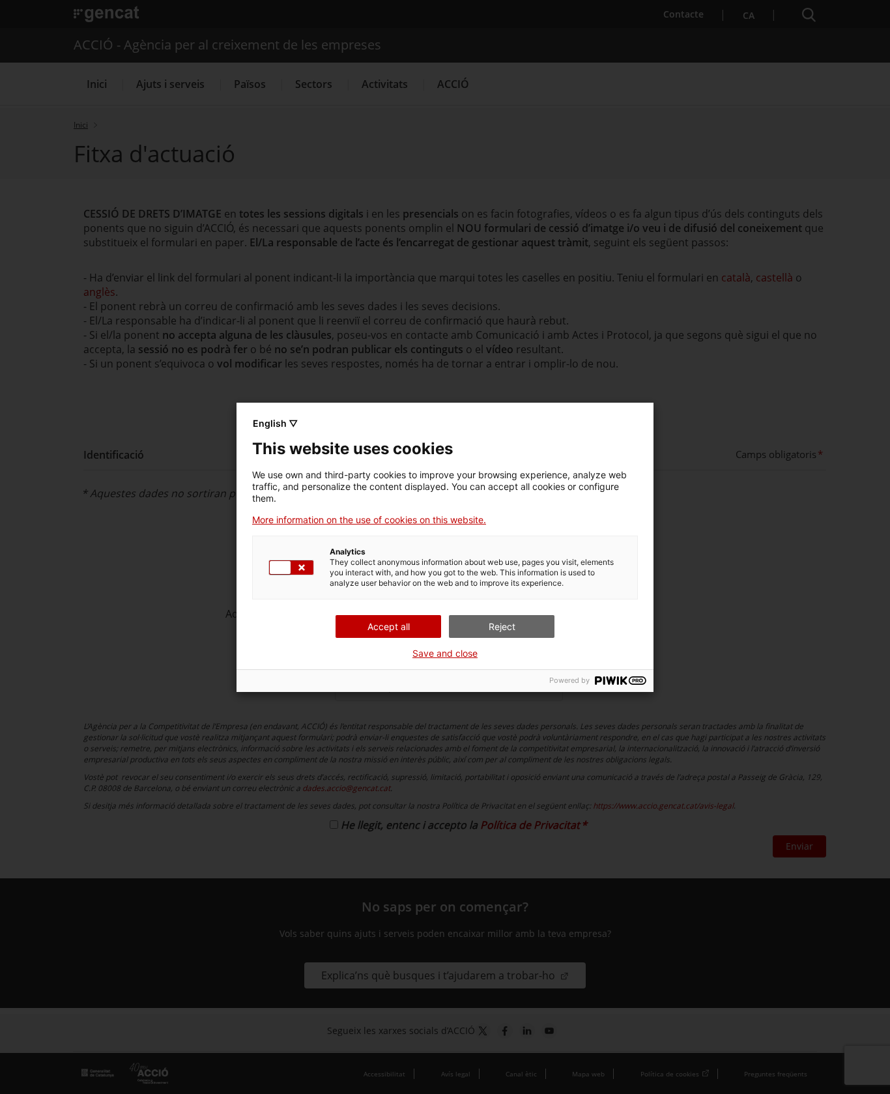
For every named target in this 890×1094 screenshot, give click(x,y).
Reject (502, 626)
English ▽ (275, 423)
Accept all (388, 626)
